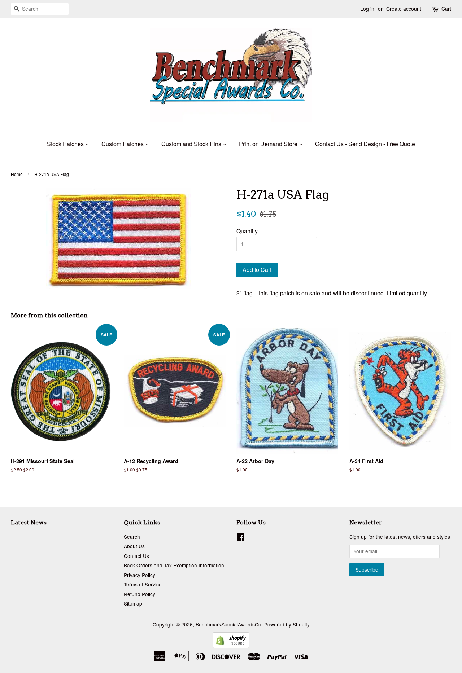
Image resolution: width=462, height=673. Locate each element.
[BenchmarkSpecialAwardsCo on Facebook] (240, 538)
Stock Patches (66, 144)
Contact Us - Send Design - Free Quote (365, 144)
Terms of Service (143, 584)
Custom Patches (123, 144)
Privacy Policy (139, 575)
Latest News (29, 522)
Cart (446, 8)
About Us (134, 546)
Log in (367, 8)
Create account (403, 8)
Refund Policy (139, 594)
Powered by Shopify (287, 624)
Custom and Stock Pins (192, 144)
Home (17, 174)
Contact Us (136, 555)
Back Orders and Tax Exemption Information (174, 565)
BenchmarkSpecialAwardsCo (228, 624)
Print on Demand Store (269, 144)
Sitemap (133, 603)
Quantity (247, 231)
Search (132, 536)
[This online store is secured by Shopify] (231, 646)
